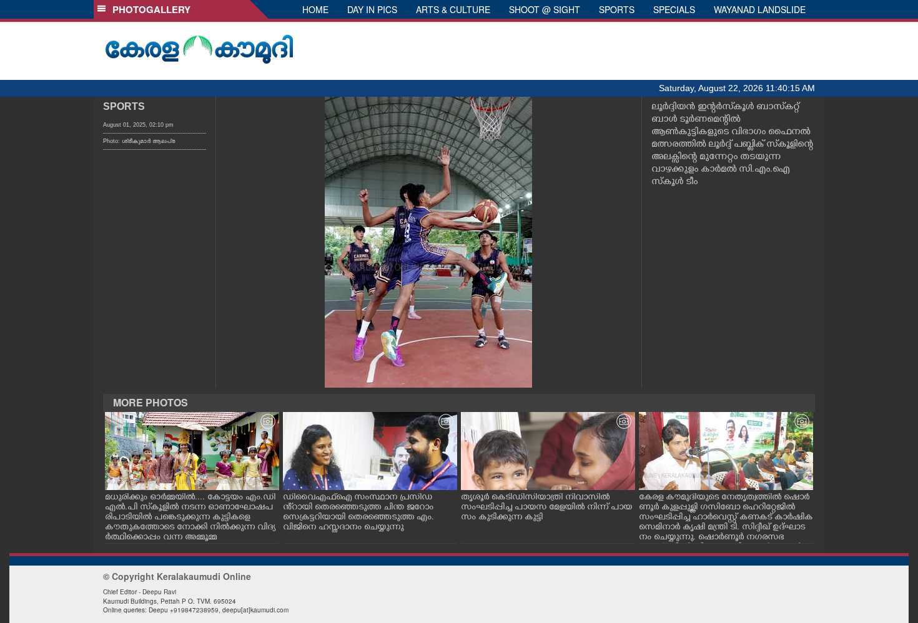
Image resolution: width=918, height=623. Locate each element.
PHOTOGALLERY (148, 9)
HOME (315, 9)
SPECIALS (674, 9)
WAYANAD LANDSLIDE (760, 9)
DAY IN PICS (372, 9)
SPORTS (616, 9)
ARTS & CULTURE (453, 9)
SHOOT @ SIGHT (544, 9)
